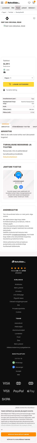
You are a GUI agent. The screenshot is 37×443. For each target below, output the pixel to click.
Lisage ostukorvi (20, 84)
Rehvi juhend (18, 288)
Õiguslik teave (18, 298)
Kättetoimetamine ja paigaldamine (18, 347)
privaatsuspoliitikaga (19, 234)
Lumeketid (5, 8)
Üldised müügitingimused (18, 301)
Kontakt (18, 371)
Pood (18, 8)
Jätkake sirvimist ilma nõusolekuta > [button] (25, 407)
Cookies (18, 312)
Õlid (12, 8)
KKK (18, 375)
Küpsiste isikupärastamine (18, 439)
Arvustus (5, 126)
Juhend (24, 8)
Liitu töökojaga (18, 295)
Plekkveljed (18, 327)
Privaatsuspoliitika (18, 308)
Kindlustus (18, 284)
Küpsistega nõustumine (18, 434)
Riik (18, 305)
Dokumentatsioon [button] (10, 157)
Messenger (19, 367)
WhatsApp (18, 363)
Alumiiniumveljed (19, 330)
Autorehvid (18, 323)
